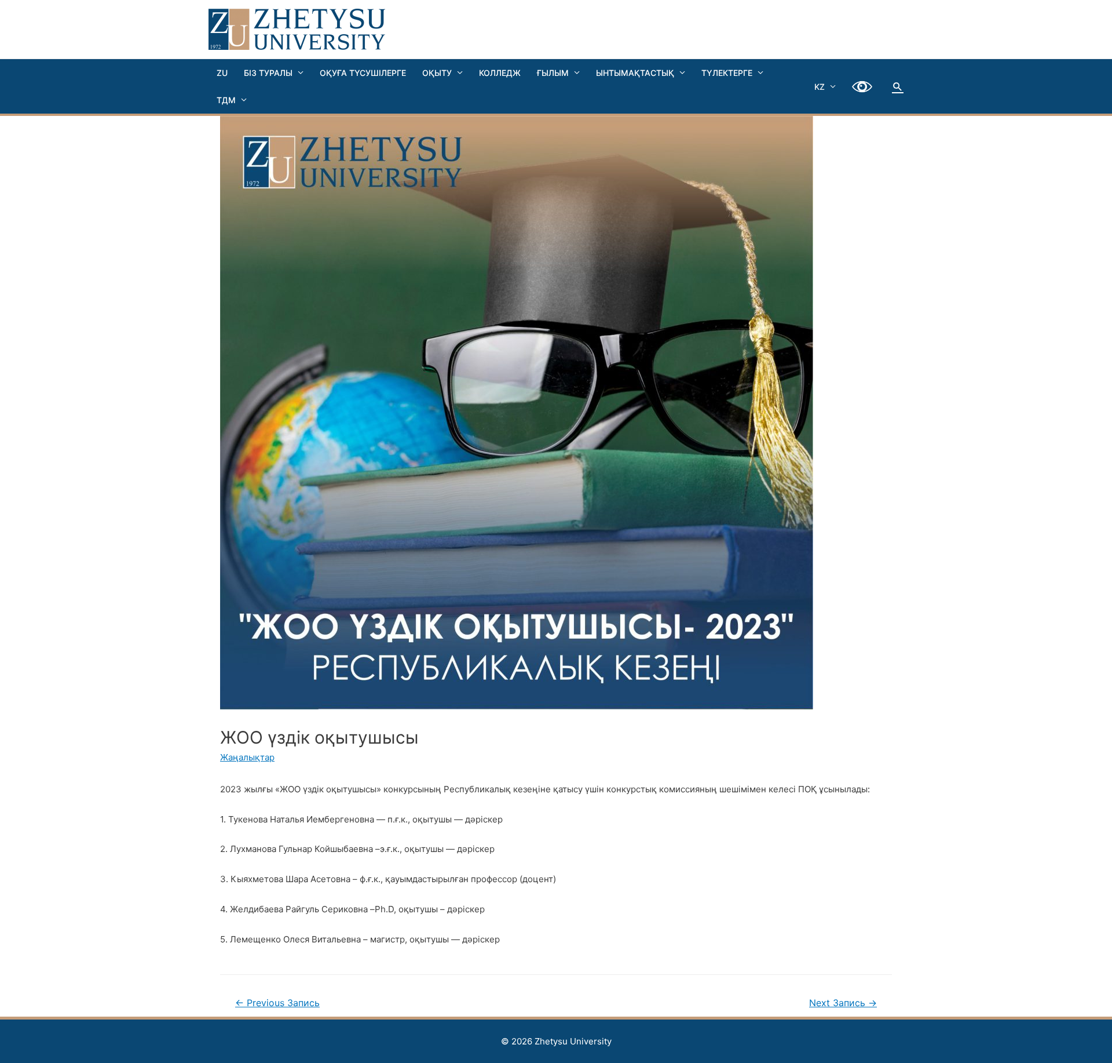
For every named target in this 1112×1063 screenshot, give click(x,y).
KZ (819, 87)
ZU (222, 73)
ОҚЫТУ (437, 73)
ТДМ (226, 100)
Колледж (500, 73)
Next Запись (843, 1003)
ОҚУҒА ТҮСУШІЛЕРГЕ (363, 73)
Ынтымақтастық (635, 73)
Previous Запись (277, 1003)
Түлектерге (726, 73)
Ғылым (553, 73)
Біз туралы (268, 73)
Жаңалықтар (247, 757)
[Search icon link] (898, 86)
